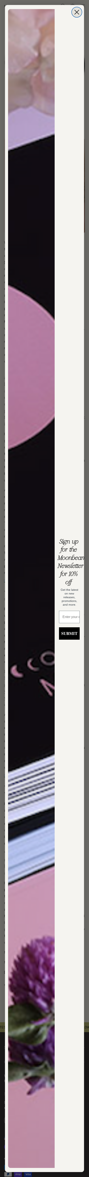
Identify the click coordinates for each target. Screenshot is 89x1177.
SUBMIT (69, 633)
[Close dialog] (77, 12)
